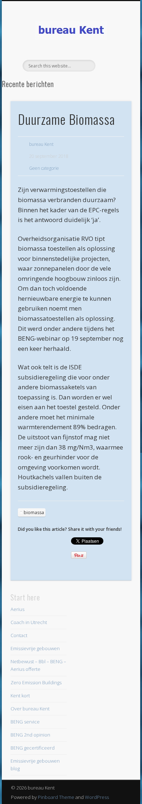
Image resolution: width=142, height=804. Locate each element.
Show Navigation (113, 65)
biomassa (34, 512)
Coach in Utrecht (29, 622)
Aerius (17, 609)
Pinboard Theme (56, 797)
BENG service (25, 721)
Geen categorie (44, 168)
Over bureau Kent (30, 708)
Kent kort (20, 695)
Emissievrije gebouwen (35, 648)
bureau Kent (41, 144)
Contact (19, 635)
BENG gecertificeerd (33, 747)
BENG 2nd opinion (30, 734)
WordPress (97, 797)
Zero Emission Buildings (36, 682)
